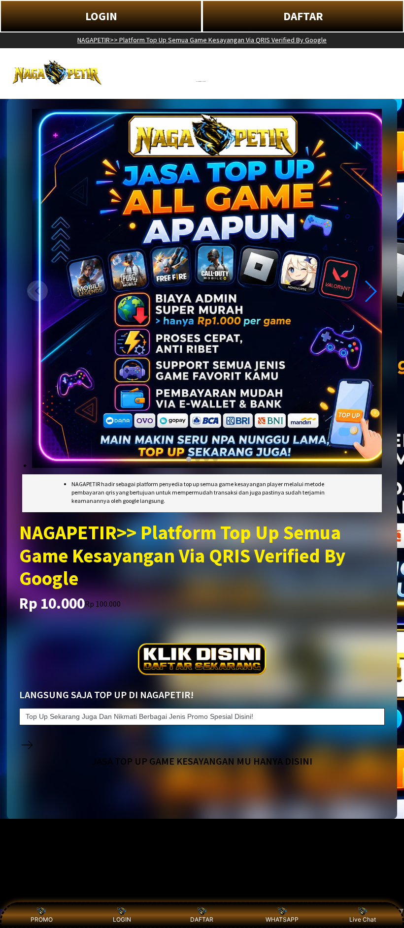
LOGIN (101, 16)
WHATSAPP (282, 919)
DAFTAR (303, 16)
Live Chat (362, 919)
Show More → (33, 894)
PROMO (42, 919)
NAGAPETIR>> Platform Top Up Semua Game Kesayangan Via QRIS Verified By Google (202, 39)
